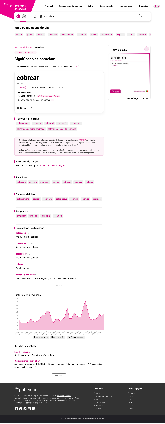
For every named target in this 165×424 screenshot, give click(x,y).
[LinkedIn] (29, 410)
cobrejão (97, 199)
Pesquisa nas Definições (70, 6)
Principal (97, 393)
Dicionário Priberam (23, 47)
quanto (30, 34)
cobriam (33, 182)
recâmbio (58, 216)
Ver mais (59, 285)
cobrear (89, 182)
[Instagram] (21, 410)
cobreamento (23, 123)
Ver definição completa (137, 98)
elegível (120, 34)
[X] (34, 410)
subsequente (67, 34)
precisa (41, 34)
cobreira (74, 199)
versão (131, 34)
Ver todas (59, 376)
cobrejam (21, 182)
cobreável (49, 123)
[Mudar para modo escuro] (156, 6)
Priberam (131, 396)
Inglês (62, 165)
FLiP (129, 399)
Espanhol (44, 165)
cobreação (62, 123)
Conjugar (22, 87)
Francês (54, 165)
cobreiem (44, 182)
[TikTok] (25, 410)
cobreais (78, 182)
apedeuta (82, 34)
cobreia (56, 182)
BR (24, 16)
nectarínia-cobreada (25, 274)
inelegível (53, 34)
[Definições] (139, 16)
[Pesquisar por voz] (40, 16)
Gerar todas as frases (27, 52)
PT (18, 16)
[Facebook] (16, 410)
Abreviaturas (126, 6)
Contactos (131, 393)
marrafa (142, 34)
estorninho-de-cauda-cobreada (62, 129)
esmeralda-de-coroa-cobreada (30, 129)
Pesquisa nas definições (103, 396)
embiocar (21, 216)
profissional (106, 34)
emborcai (33, 216)
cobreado (37, 123)
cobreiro (85, 199)
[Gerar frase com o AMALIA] (52, 100)
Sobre (90, 6)
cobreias (67, 182)
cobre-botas (61, 199)
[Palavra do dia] (146, 48)
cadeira (19, 34)
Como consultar (107, 6)
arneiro (94, 34)
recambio (46, 216)
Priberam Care (133, 409)
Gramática (143, 6)
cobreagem (76, 123)
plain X (130, 406)
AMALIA (82, 140)
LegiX (130, 403)
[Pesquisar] (35, 16)
